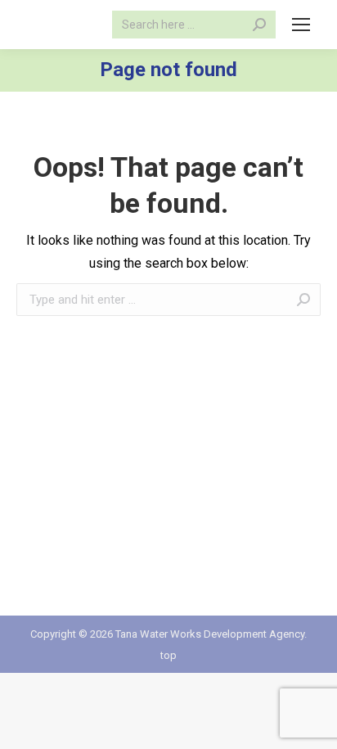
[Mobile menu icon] (301, 25)
